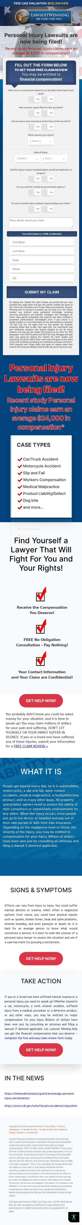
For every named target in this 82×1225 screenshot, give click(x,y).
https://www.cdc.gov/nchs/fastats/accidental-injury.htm (41, 1106)
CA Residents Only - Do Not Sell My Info (39, 1129)
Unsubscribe (32, 1132)
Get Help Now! (41, 700)
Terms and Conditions (23, 307)
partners (30, 309)
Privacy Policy (45, 307)
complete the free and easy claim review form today (38, 1038)
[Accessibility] (74, 1217)
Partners (21, 1132)
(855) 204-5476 (58, 3)
